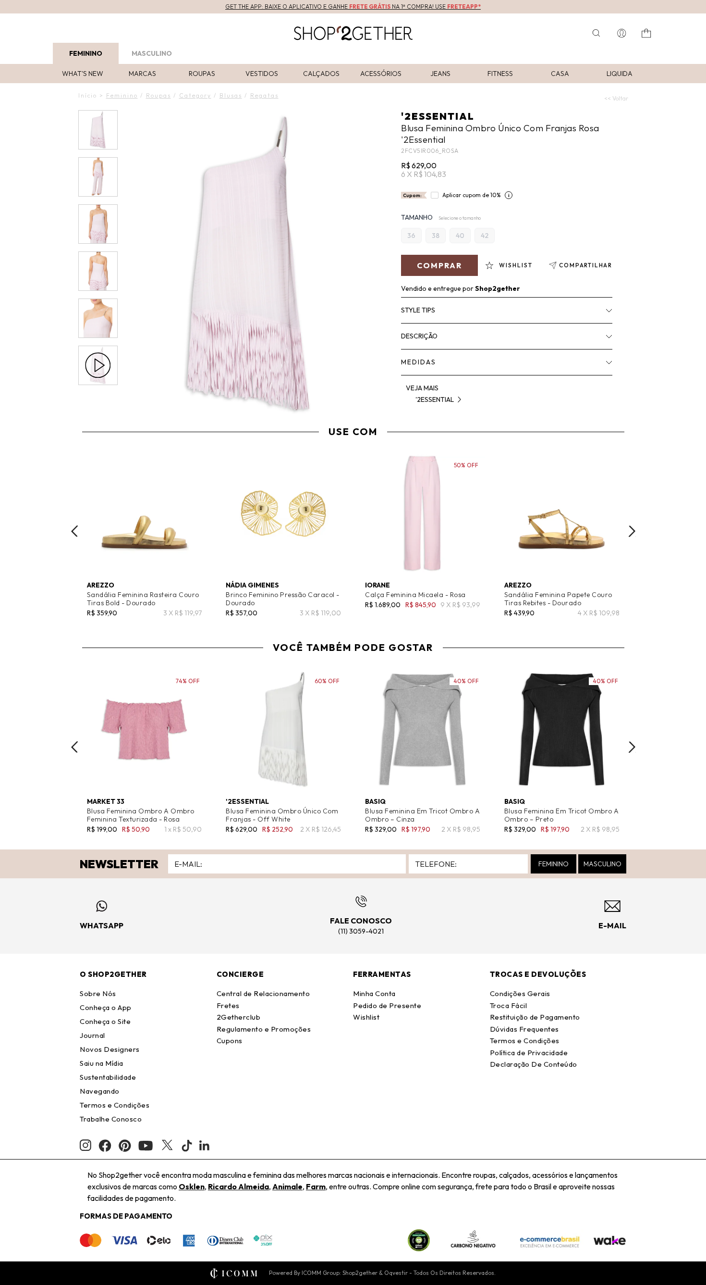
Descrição (419, 336)
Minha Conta (374, 993)
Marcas (142, 73)
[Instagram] (85, 1145)
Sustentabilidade (108, 1077)
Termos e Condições (114, 1105)
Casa (560, 73)
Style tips (418, 310)
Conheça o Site (105, 1021)
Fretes (228, 1005)
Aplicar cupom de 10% (471, 195)
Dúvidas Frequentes (524, 1029)
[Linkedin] (204, 1145)
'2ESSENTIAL (438, 116)
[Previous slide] (74, 531)
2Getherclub (239, 1017)
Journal (92, 1035)
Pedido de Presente (387, 1005)
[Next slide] (632, 531)
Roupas (202, 73)
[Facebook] (104, 1145)
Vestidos (261, 73)
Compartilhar (585, 265)
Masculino (152, 53)
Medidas (418, 362)
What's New (82, 73)
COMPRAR (439, 265)
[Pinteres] (125, 1145)
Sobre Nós (98, 993)
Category (195, 95)
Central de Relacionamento (263, 993)
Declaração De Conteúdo (533, 1064)
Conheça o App (106, 1007)
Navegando (100, 1091)
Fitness (500, 73)
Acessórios (381, 73)
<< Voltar (616, 98)
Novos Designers (110, 1049)
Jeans (440, 73)
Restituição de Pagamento (535, 1017)
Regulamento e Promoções (264, 1029)
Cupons (230, 1040)
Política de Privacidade (529, 1052)
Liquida (620, 73)
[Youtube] (145, 1145)
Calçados (321, 73)
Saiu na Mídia (101, 1063)
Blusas (230, 95)
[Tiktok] (187, 1145)
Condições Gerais (520, 993)
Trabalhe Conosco (111, 1118)
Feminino (85, 53)
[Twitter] (167, 1145)
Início (87, 95)
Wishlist (366, 1017)
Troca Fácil (508, 1005)
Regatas (264, 95)
